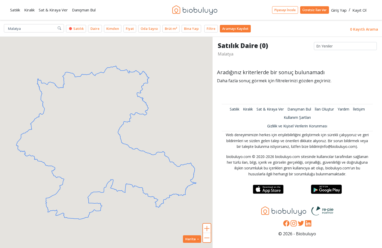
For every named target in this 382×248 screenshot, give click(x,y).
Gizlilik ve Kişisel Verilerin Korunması (297, 125)
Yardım (343, 109)
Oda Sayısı (149, 28)
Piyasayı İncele (285, 10)
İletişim (359, 109)
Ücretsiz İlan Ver (314, 10)
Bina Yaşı (191, 28)
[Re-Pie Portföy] (322, 210)
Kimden (112, 28)
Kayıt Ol (359, 10)
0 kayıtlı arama (364, 29)
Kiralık (248, 109)
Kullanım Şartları (297, 117)
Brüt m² (171, 28)
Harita (190, 239)
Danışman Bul (299, 109)
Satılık (78, 28)
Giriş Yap (339, 10)
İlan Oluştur (324, 109)
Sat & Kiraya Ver (270, 109)
